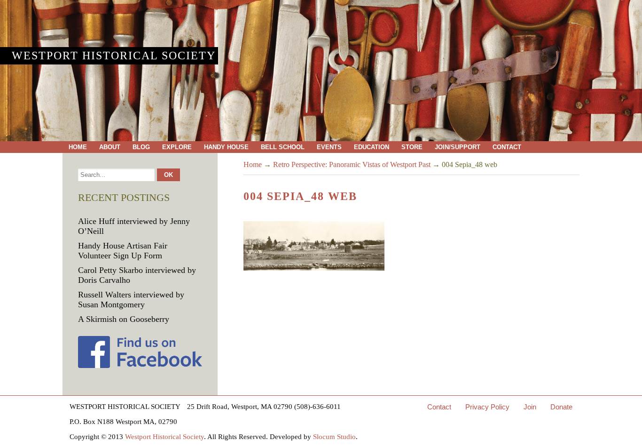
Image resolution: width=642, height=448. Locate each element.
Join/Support (457, 147)
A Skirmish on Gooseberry (123, 319)
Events (329, 147)
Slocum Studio (334, 436)
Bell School (283, 147)
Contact (507, 147)
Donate (561, 407)
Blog (141, 147)
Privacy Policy (487, 407)
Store (412, 147)
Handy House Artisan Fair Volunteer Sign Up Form (122, 250)
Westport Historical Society (114, 55)
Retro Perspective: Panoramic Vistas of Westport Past (352, 164)
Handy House (226, 147)
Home (78, 147)
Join (530, 407)
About (109, 147)
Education (371, 147)
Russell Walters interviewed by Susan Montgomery (131, 299)
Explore (177, 147)
